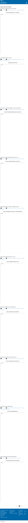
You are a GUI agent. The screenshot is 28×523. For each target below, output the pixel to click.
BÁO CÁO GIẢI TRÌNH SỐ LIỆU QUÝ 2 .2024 (8, 256)
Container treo (21, 511)
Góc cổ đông (12, 59)
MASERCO (2, 521)
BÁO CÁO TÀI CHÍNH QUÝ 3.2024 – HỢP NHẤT (8, 8)
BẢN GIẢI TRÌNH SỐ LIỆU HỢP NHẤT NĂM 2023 (8, 456)
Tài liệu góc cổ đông (17, 59)
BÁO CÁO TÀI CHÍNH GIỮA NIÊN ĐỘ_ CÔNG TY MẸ (9, 157)
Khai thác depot (21, 514)
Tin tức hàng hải (4, 60)
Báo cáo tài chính (9, 59)
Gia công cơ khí (21, 513)
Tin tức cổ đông (18, 109)
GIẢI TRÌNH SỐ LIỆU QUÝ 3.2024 (6, 57)
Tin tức (20, 59)
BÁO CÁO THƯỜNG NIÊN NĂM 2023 (7, 406)
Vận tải (25, 513)
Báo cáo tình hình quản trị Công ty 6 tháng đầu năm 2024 (10, 206)
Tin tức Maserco (8, 60)
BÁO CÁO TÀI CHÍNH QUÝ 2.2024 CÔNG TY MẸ (8, 357)
